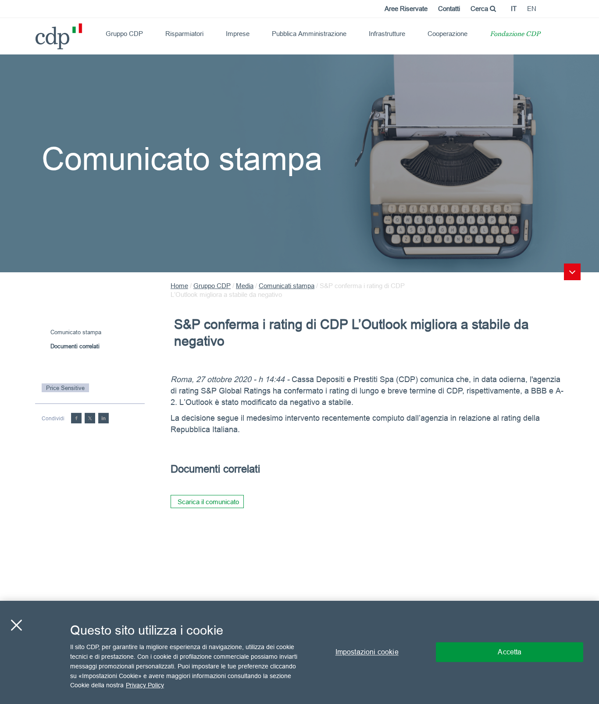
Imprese (238, 33)
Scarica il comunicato (208, 501)
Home (179, 285)
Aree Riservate (406, 8)
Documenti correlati (75, 346)
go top (572, 272)
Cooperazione (447, 33)
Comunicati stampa (286, 285)
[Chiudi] (16, 625)
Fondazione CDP (515, 34)
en (531, 8)
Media (244, 285)
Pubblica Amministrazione (309, 33)
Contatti (449, 8)
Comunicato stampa (75, 332)
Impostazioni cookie (367, 652)
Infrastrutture (387, 33)
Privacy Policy (145, 684)
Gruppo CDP (124, 33)
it (514, 8)
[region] (299, 652)
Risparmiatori (184, 33)
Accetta (509, 652)
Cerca (480, 8)
